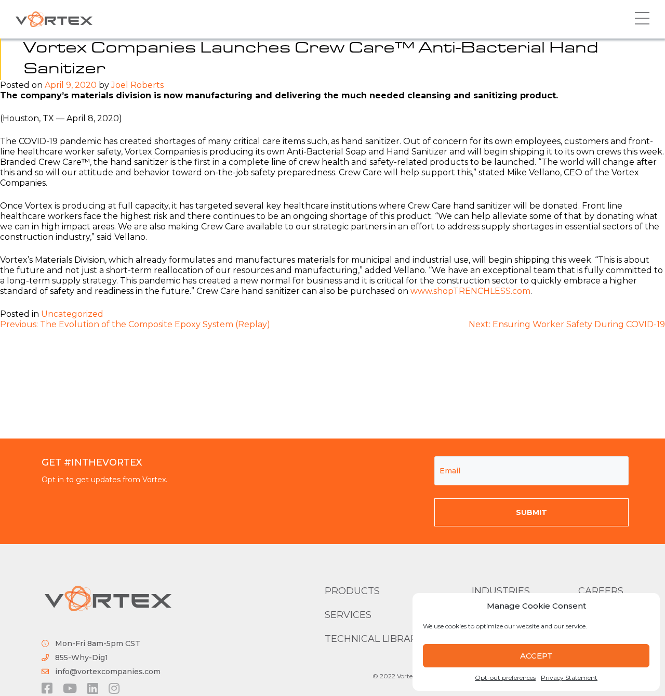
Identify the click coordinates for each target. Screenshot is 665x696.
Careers (600, 591)
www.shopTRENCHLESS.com (470, 291)
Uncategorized (72, 314)
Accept (536, 656)
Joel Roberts (137, 85)
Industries (501, 591)
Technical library (374, 639)
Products (352, 591)
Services (348, 615)
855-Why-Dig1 (81, 657)
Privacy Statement (569, 677)
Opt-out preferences (505, 677)
